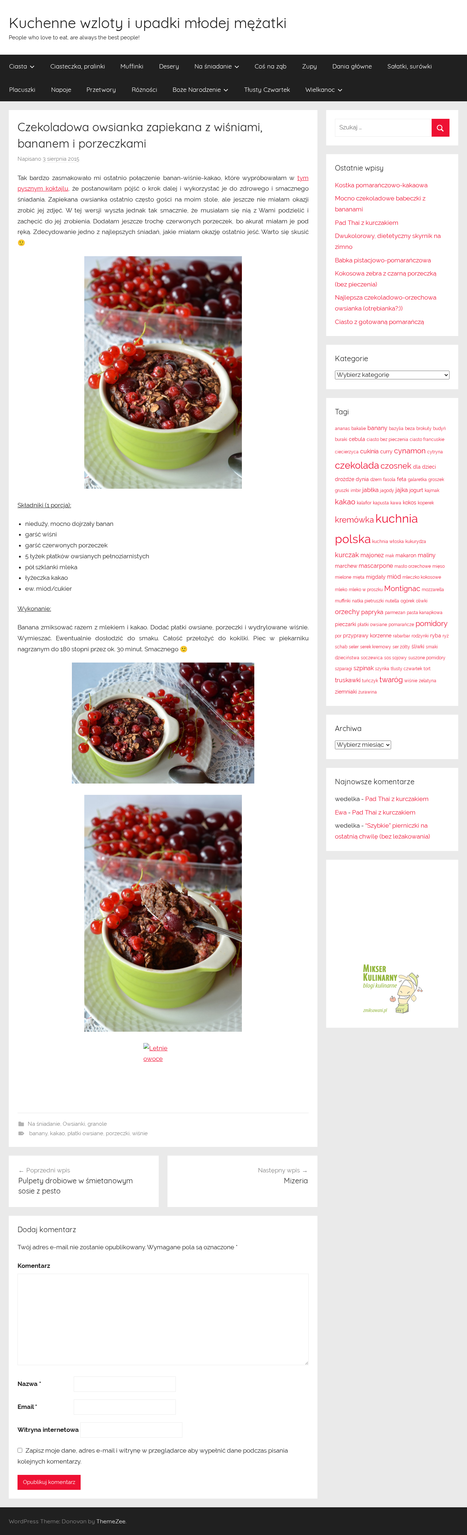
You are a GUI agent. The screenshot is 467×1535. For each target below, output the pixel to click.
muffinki (343, 601)
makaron (405, 555)
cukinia (369, 451)
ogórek (407, 601)
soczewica (372, 657)
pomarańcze (401, 624)
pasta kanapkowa (425, 612)
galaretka (417, 479)
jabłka (370, 490)
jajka (401, 490)
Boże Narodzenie (197, 89)
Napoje (61, 89)
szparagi (343, 668)
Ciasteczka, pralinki (77, 66)
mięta (358, 577)
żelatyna (427, 680)
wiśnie (140, 1133)
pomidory (432, 623)
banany (38, 1133)
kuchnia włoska (388, 541)
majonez (372, 555)
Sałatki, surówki (409, 66)
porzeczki (118, 1133)
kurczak (347, 555)
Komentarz (34, 1265)
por (338, 635)
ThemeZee (111, 1521)
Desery (169, 66)
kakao (57, 1133)
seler (354, 646)
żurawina (367, 692)
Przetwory (101, 89)
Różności (144, 89)
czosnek (396, 465)
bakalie (358, 428)
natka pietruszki (368, 601)
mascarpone (376, 565)
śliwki (418, 646)
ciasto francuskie (427, 439)
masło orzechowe (412, 566)
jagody (387, 490)
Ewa (341, 812)
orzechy (347, 612)
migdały (376, 577)
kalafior (364, 502)
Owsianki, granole (85, 1124)
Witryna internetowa (48, 1429)
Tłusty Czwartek (267, 89)
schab (341, 646)
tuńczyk (370, 680)
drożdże (344, 479)
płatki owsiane (85, 1133)
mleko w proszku (366, 589)
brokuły (424, 428)
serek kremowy (375, 646)
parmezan (395, 612)
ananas (342, 428)
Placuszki (22, 89)
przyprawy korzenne (367, 635)
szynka (382, 668)
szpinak (364, 668)
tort (427, 668)
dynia (362, 479)
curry (386, 451)
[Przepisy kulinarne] (392, 1013)
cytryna (435, 451)
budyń (439, 428)
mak (389, 555)
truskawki (347, 680)
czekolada (357, 465)
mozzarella (433, 589)
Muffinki (131, 66)
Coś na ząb (270, 66)
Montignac (402, 588)
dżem (376, 479)
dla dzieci (424, 467)
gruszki (342, 490)
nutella (392, 601)
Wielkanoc (320, 89)
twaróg (391, 679)
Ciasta (18, 66)
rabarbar (401, 635)
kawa (395, 502)
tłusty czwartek (406, 668)
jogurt (416, 490)
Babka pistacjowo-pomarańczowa (383, 260)
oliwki (422, 601)
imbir (356, 490)
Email (27, 1406)
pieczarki (345, 624)
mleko (341, 589)
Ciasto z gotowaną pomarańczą (379, 321)
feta (401, 479)
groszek (436, 479)
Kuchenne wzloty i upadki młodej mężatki (148, 22)
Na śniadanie (213, 66)
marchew (346, 566)
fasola (389, 479)
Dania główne (352, 66)
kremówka (354, 519)
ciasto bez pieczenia (387, 439)
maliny (427, 555)
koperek (426, 502)
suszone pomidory (426, 657)
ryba (435, 635)
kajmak (432, 490)
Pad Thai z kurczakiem (366, 222)
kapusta (381, 502)
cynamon (410, 450)
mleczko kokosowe (421, 577)
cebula (357, 439)
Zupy (309, 66)
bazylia (396, 428)
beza (410, 428)
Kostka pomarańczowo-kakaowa (381, 185)
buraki (341, 439)
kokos (409, 502)
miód (394, 576)
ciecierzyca (347, 451)
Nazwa (29, 1383)
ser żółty (401, 646)
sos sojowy (395, 657)
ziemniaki (346, 692)
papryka (372, 612)
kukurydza (415, 541)
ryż (446, 635)
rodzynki (420, 635)
